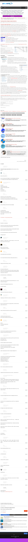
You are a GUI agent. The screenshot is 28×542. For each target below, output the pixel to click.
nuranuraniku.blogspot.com (6, 182)
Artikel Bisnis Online (23, 111)
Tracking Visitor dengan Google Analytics (9, 21)
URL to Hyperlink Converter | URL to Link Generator (13, 118)
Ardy (3, 260)
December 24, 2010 (5, 399)
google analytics (9, 22)
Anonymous (4, 469)
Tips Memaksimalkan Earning (7, 519)
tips (12, 22)
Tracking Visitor (2, 33)
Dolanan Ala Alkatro (5, 111)
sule (12, 77)
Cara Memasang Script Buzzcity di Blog (11, 144)
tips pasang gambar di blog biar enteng (7, 375)
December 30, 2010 (5, 463)
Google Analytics (9, 33)
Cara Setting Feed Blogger (9, 139)
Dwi (3, 385)
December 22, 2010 (5, 238)
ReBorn (4, 244)
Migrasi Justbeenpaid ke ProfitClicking (9, 516)
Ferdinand (4, 220)
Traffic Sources (12, 42)
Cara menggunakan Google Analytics (5, 44)
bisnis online (5, 22)
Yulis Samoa (4, 369)
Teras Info (4, 392)
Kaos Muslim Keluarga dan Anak (8, 491)
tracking (14, 22)
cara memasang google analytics (7, 35)
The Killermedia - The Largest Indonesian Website (6, 217)
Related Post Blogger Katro (9, 128)
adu (3, 445)
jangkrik (4, 307)
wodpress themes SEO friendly (6, 416)
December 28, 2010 (5, 457)
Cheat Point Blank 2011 (6, 353)
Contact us (26, 533)
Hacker (4, 207)
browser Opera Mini (10, 52)
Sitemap (2, 111)
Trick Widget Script (14, 111)
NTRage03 (4, 289)
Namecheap (4, 512)
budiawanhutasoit (5, 462)
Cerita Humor (18, 111)
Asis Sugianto (4, 398)
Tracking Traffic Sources (13, 86)
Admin (4, 251)
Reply (26, 170)
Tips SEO (10, 111)
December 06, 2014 (5, 488)
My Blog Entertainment (8, 123)
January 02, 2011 (4, 470)
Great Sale (4, 430)
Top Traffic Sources (20, 90)
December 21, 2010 (5, 183)
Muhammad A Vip (5, 237)
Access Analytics (9, 39)
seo (11, 22)
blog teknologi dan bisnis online (22, 44)
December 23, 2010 (5, 308)
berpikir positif (5, 300)
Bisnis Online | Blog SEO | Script (15, 536)
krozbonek (4, 313)
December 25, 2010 (5, 417)
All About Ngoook (5, 437)
